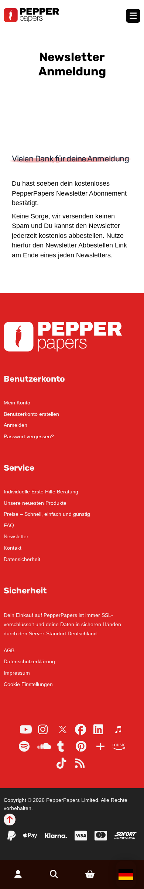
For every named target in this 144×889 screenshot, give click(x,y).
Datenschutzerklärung (29, 661)
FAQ (9, 525)
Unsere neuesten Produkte (35, 503)
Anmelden (15, 425)
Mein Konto (17, 403)
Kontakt (12, 548)
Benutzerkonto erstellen (31, 414)
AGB (9, 650)
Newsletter (16, 536)
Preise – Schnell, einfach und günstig (47, 514)
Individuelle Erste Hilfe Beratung (41, 492)
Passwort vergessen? (29, 436)
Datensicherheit (22, 559)
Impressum (17, 673)
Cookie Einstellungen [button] (28, 684)
